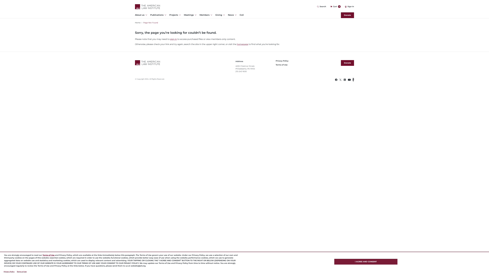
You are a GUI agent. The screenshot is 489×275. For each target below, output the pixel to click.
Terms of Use (22, 272)
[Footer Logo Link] (184, 62)
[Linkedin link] (344, 80)
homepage (242, 44)
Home (137, 23)
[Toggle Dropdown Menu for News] (235, 15)
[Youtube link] (349, 80)
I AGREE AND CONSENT (366, 261)
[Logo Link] (147, 6)
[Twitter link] (340, 80)
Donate (347, 15)
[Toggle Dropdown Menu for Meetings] (195, 15)
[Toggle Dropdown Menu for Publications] (165, 15)
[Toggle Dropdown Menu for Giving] (223, 15)
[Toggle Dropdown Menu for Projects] (179, 15)
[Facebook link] (336, 80)
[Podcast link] (353, 80)
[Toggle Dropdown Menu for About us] (145, 15)
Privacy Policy (9, 272)
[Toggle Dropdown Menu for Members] (210, 15)
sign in (173, 39)
